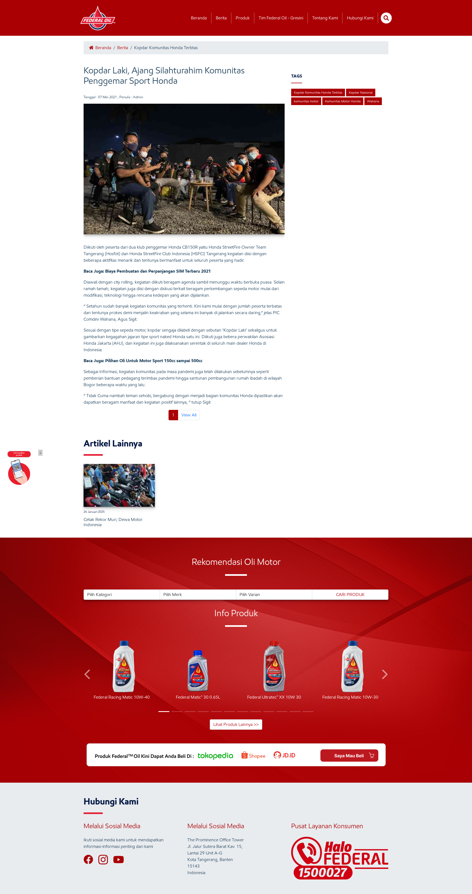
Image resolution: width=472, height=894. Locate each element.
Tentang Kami (325, 17)
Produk (243, 17)
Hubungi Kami (360, 17)
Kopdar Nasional (361, 92)
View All (188, 415)
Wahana (373, 101)
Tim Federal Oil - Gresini (281, 17)
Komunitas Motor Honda (343, 101)
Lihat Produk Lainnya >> (236, 724)
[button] (87, 675)
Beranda (199, 17)
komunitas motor (306, 101)
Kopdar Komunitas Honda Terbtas (318, 92)
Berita (221, 17)
